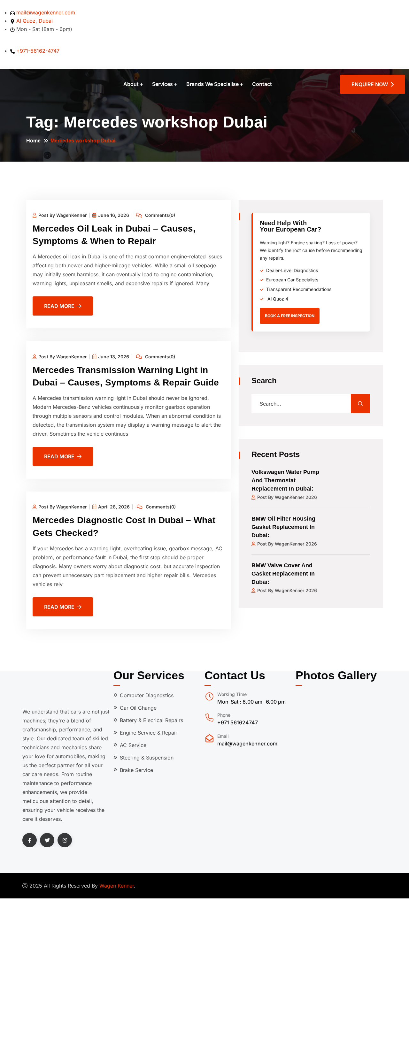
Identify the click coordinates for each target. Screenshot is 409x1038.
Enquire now (370, 84)
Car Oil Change (138, 708)
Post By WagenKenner (62, 215)
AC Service (133, 745)
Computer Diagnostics (147, 695)
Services (162, 84)
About (131, 84)
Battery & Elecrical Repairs (151, 720)
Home (33, 140)
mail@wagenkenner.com (247, 743)
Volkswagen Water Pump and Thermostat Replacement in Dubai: (285, 480)
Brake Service (136, 770)
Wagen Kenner (116, 885)
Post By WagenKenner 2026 (287, 497)
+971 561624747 (237, 722)
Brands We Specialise (212, 84)
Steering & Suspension (147, 757)
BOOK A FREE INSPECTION (289, 315)
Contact (262, 84)
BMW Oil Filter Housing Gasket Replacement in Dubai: (283, 526)
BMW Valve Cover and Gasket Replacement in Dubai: (283, 573)
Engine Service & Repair (148, 732)
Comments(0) (159, 215)
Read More (59, 306)
